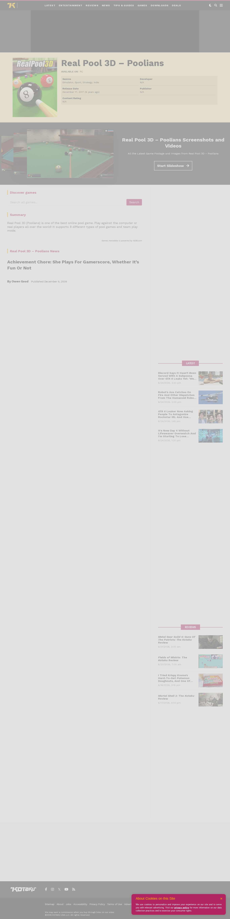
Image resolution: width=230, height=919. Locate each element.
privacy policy (181, 907)
